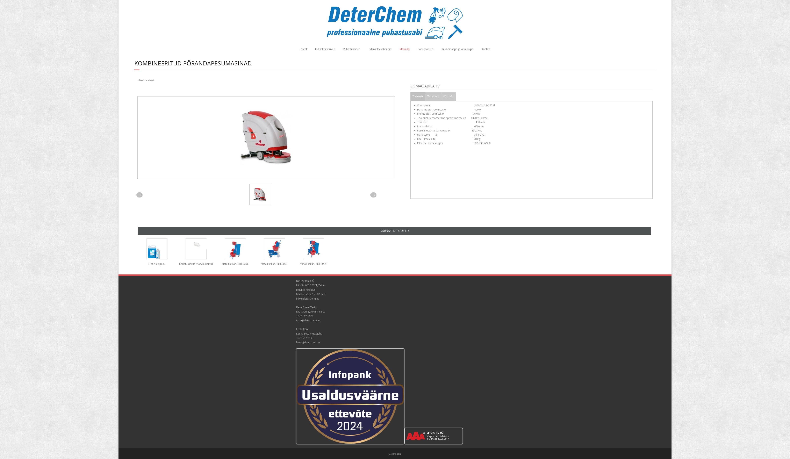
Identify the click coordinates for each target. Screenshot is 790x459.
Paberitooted (425, 49)
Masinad (405, 49)
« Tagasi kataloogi (145, 80)
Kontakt (486, 49)
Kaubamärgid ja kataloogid (457, 49)
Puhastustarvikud (325, 49)
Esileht (303, 49)
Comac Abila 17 (425, 86)
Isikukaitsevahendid (380, 49)
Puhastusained (351, 49)
